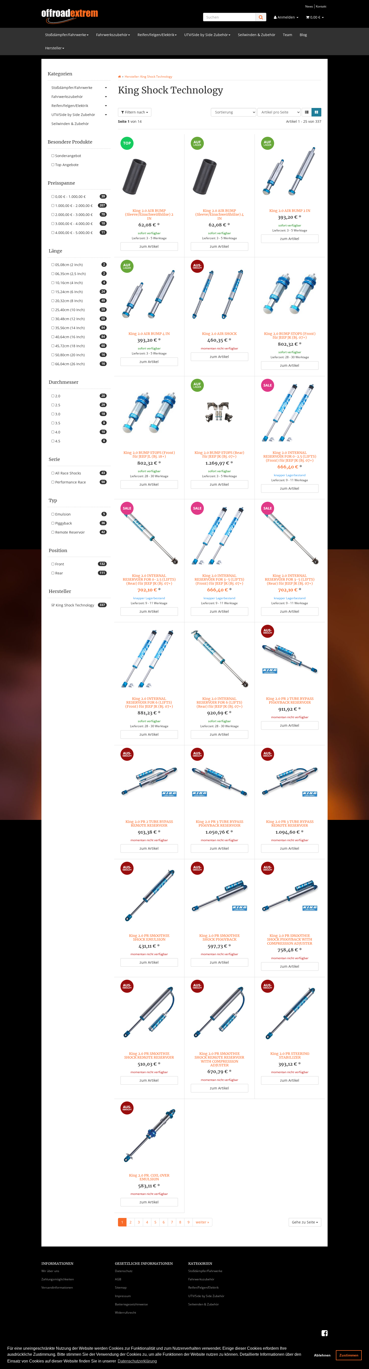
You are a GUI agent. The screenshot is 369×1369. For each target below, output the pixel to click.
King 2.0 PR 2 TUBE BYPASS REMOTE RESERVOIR (149, 823)
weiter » (202, 1222)
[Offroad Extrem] (86, 16)
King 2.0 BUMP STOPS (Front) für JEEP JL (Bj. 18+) (149, 454)
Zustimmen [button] (348, 1355)
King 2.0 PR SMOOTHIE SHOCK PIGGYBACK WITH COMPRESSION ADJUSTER (289, 939)
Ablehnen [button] (322, 1355)
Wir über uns (50, 1271)
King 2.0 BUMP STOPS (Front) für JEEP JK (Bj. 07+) (290, 335)
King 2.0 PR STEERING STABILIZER (289, 1055)
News (309, 6)
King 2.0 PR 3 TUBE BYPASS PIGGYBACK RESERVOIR (219, 823)
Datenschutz (124, 1271)
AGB (118, 1279)
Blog (303, 34)
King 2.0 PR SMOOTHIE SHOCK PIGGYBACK (219, 937)
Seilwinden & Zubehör (256, 34)
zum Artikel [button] (149, 246)
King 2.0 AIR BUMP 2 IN (289, 210)
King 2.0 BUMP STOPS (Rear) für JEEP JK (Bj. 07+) (219, 454)
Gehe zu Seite (304, 1222)
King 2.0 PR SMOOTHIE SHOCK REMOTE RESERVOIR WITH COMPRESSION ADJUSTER (219, 1059)
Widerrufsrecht (125, 1312)
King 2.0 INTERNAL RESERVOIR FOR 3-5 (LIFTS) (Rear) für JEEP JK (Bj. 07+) (290, 579)
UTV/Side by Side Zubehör (206, 34)
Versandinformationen (57, 1287)
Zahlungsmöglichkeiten (57, 1279)
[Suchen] (261, 17)
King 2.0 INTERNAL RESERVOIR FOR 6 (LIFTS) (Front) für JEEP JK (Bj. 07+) (149, 702)
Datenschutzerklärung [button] (137, 1361)
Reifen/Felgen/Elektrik (156, 34)
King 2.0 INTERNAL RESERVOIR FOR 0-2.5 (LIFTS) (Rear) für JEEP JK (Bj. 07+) (149, 579)
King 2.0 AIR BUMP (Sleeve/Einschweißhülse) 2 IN (149, 214)
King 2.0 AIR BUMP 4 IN (149, 333)
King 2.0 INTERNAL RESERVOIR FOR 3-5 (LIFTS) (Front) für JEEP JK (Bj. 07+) (219, 579)
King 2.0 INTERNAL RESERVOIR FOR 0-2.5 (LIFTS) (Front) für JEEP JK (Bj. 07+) (289, 456)
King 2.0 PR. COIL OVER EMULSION (149, 1177)
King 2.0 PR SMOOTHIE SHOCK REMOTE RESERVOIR (149, 1055)
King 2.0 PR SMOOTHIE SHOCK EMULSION (149, 937)
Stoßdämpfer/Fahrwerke (65, 34)
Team (287, 34)
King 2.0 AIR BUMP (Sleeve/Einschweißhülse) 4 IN (219, 214)
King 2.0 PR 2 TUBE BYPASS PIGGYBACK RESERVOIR (290, 700)
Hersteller (53, 48)
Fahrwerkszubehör (112, 34)
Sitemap (121, 1287)
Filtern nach (135, 112)
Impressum (123, 1296)
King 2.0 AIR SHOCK (219, 333)
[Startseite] (119, 76)
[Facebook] (325, 1333)
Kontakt (321, 6)
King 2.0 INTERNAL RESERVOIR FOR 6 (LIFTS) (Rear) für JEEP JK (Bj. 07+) (219, 702)
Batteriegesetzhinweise (131, 1304)
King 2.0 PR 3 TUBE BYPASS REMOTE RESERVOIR (290, 823)
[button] (307, 112)
